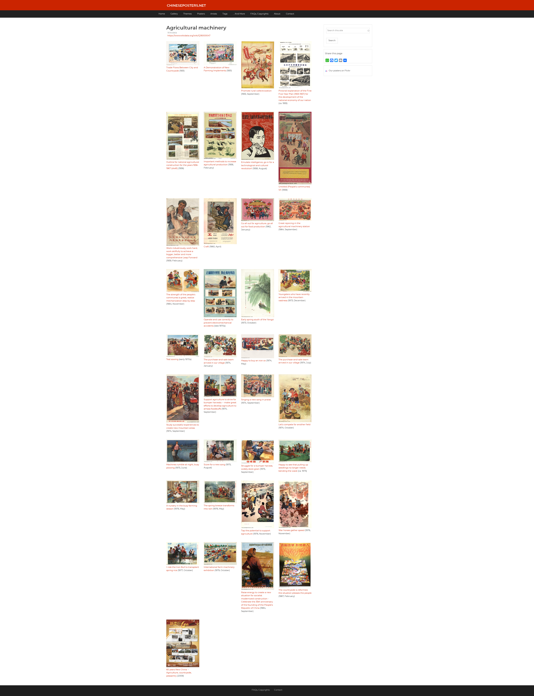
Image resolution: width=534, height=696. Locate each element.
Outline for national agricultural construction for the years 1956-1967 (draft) (182, 165)
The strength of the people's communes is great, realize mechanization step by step (180, 298)
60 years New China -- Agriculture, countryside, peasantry (178, 673)
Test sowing (172, 359)
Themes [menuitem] (187, 14)
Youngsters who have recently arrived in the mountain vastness (294, 297)
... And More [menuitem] (239, 14)
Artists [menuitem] (213, 14)
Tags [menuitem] (224, 14)
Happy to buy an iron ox (253, 361)
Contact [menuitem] (290, 14)
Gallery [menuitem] (174, 14)
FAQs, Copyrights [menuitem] (259, 14)
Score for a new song (214, 465)
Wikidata (172, 33)
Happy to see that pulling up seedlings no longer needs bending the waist (293, 468)
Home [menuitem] (162, 14)
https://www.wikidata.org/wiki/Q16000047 (188, 36)
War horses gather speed (291, 530)
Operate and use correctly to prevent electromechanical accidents (218, 323)
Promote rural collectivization (256, 91)
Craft (206, 247)
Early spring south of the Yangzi (257, 320)
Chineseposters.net (186, 5)
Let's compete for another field (294, 425)
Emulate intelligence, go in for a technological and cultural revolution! (257, 165)
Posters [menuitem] (201, 14)
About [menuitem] (277, 14)
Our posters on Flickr (339, 71)
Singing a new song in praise (256, 400)
